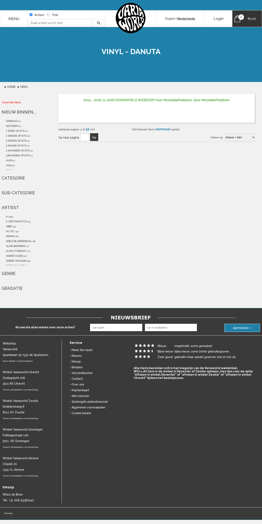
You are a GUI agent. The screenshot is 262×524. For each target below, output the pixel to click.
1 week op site (15, 131)
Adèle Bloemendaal (19, 241)
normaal (163, 129)
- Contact (76, 378)
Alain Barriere (15, 246)
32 (88, 129)
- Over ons (77, 384)
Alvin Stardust (16, 251)
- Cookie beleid (80, 413)
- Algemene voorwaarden (87, 407)
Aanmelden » (242, 328)
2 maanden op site (17, 150)
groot (175, 129)
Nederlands (186, 18)
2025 (8, 165)
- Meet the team (81, 350)
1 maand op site (16, 145)
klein (151, 129)
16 (84, 129)
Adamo (10, 236)
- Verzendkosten (81, 373)
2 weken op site (16, 135)
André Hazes (14, 256)
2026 (8, 160)
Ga (94, 137)
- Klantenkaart (79, 390)
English (170, 18)
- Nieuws (76, 355)
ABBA (9, 226)
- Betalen (76, 367)
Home (11, 87)
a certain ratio (16, 221)
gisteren (12, 126)
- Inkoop (75, 361)
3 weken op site (16, 140)
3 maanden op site (17, 155)
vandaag (11, 121)
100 (92, 129)
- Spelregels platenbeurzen (89, 401)
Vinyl (24, 87)
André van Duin (16, 260)
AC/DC (10, 231)
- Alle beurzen (79, 396)
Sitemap (8, 513)
